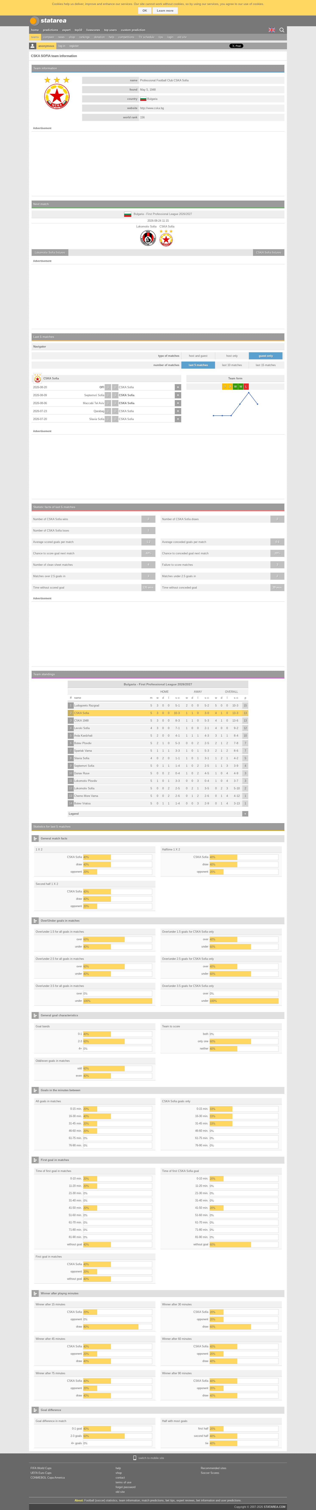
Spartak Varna (83, 750)
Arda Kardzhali (83, 735)
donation (99, 37)
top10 (78, 30)
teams (35, 37)
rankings (84, 37)
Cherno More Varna (86, 796)
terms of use (123, 1482)
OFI (102, 387)
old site (182, 37)
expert (66, 30)
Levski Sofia (82, 728)
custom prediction (133, 30)
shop (72, 37)
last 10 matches (232, 365)
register (74, 46)
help (111, 37)
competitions (126, 37)
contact (120, 1477)
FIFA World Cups (41, 1468)
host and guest (198, 355)
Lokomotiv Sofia (84, 788)
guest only (266, 355)
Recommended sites (213, 1468)
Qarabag (99, 411)
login (170, 37)
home (35, 30)
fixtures (50, 252)
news (61, 37)
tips (161, 37)
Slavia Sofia (96, 419)
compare (48, 37)
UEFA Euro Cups (41, 1472)
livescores (93, 30)
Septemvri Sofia (94, 395)
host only (232, 355)
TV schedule (146, 37)
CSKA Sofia (126, 387)
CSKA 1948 (81, 720)
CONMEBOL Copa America (48, 1477)
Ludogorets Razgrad (86, 705)
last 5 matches (198, 365)
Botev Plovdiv (83, 743)
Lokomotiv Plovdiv (85, 780)
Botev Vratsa (82, 803)
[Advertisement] (158, 164)
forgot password (125, 1487)
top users (110, 30)
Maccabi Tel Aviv (93, 403)
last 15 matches (266, 365)
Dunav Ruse (81, 773)
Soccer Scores (210, 1472)
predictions (50, 30)
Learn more (165, 10)
